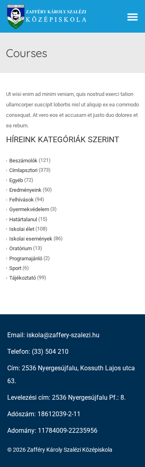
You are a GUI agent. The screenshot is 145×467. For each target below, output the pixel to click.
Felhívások (21, 200)
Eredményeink (25, 190)
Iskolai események (30, 239)
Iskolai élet (21, 229)
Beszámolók (23, 161)
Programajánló (25, 258)
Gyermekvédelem (29, 209)
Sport (15, 268)
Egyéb (16, 180)
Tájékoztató (22, 278)
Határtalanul (23, 219)
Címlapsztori (23, 170)
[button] (132, 16)
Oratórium (20, 248)
